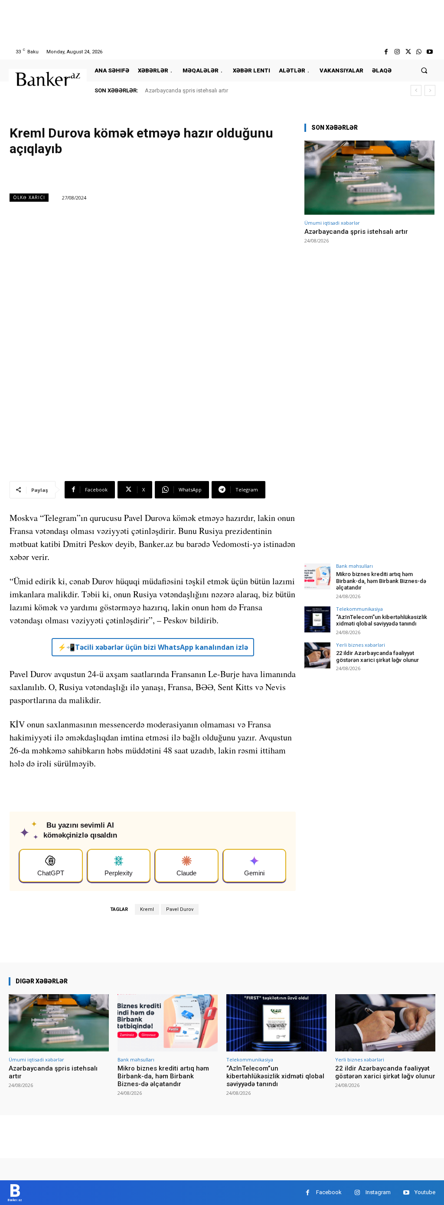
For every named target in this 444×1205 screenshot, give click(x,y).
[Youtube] (429, 51)
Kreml (147, 909)
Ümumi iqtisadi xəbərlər (332, 222)
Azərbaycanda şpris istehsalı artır (186, 90)
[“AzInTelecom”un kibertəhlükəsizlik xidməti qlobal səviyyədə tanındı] (317, 619)
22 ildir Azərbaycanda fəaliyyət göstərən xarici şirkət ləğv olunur (377, 656)
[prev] (416, 90)
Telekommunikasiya (359, 608)
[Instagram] (397, 51)
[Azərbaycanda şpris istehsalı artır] (369, 178)
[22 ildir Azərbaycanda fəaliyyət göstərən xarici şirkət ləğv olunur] (317, 655)
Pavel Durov (179, 909)
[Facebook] (386, 51)
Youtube (425, 1192)
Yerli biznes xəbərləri (360, 644)
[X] (407, 51)
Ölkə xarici (29, 197)
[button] (424, 70)
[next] (429, 90)
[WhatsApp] (419, 51)
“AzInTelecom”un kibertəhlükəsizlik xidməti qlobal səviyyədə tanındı (381, 620)
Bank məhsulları (354, 565)
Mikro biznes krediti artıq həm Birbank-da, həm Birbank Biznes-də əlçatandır (381, 581)
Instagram (378, 1192)
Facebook (329, 1192)
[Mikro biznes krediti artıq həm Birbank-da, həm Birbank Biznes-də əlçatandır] (317, 576)
